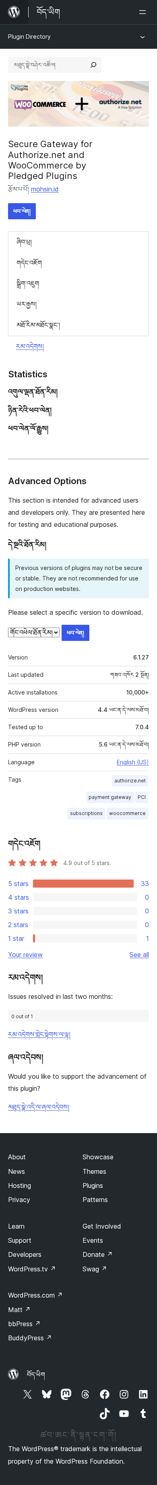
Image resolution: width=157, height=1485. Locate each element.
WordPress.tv (32, 1269)
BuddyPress (30, 1338)
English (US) (133, 762)
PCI (142, 797)
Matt (19, 1310)
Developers (24, 1254)
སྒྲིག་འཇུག (28, 283)
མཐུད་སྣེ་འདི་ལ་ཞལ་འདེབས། (38, 1107)
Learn (16, 1226)
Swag (95, 1269)
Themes (94, 1171)
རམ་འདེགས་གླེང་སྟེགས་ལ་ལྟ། (39, 1034)
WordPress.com (35, 1295)
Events (93, 1240)
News (16, 1171)
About (17, 1157)
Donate (98, 1254)
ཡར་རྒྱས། (27, 304)
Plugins (93, 1185)
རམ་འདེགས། (30, 346)
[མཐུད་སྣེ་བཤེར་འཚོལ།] (93, 65)
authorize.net (130, 781)
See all (139, 954)
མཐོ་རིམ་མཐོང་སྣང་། (38, 325)
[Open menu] (144, 12)
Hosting (19, 1185)
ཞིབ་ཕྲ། (24, 242)
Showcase (98, 1157)
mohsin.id (45, 189)
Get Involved (102, 1226)
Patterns (95, 1200)
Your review (25, 954)
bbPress (24, 1324)
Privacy (19, 1200)
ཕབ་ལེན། (22, 211)
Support (19, 1240)
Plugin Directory (29, 36)
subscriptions (86, 813)
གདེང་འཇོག (29, 263)
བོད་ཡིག (36, 1375)
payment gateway (110, 797)
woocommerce (127, 813)
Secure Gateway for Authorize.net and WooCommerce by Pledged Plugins (50, 160)
